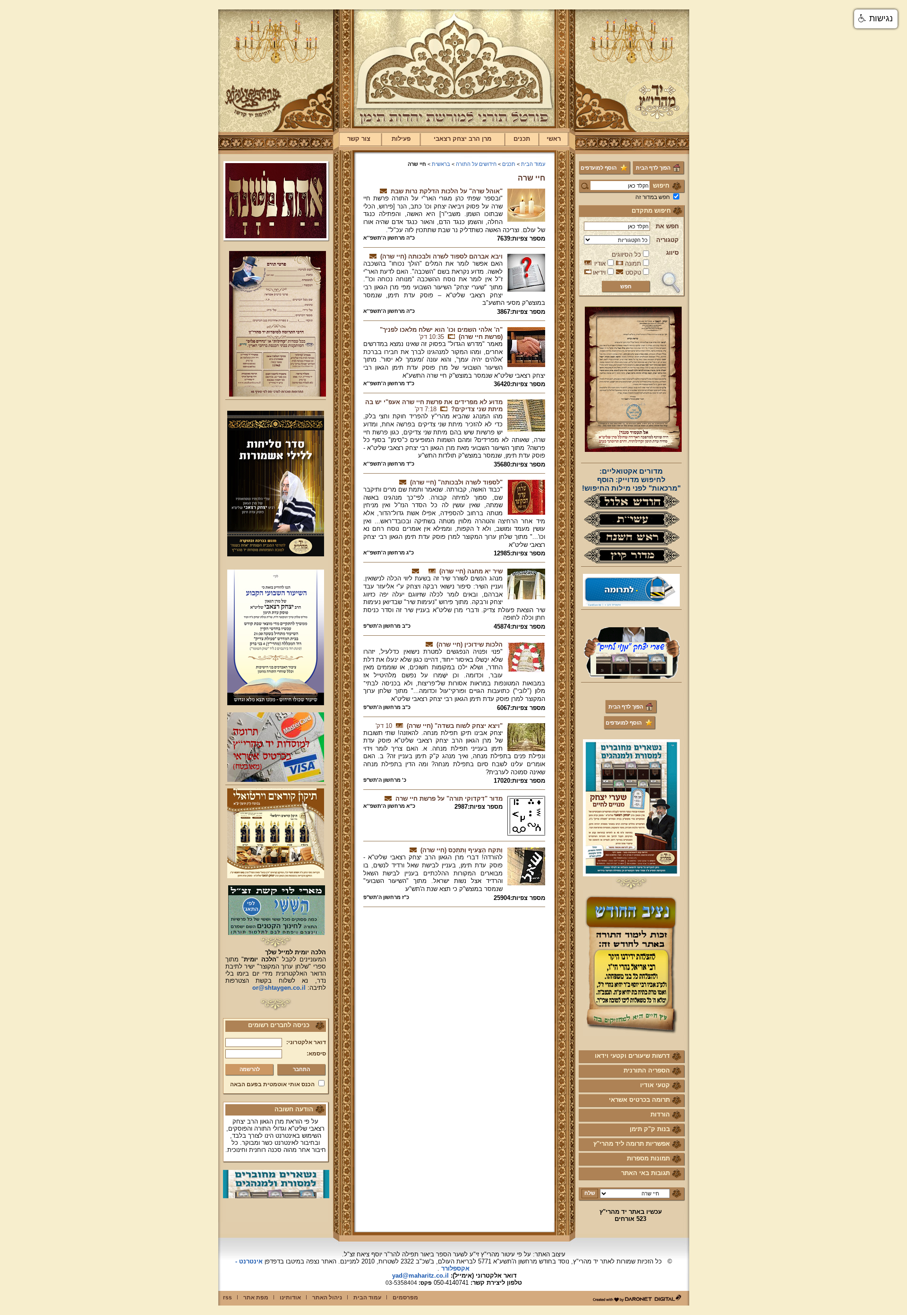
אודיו (600, 263)
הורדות (660, 1114)
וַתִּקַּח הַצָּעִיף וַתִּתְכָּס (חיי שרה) (461, 850)
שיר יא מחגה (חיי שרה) (471, 571)
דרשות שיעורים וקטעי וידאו (632, 1055)
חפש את (667, 226)
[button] (876, 18)
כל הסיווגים (626, 254)
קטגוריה (667, 239)
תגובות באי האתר (645, 1173)
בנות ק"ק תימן (650, 1129)
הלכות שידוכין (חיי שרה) (469, 644)
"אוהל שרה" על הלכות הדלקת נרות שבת (447, 191)
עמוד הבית (533, 164)
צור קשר (358, 138)
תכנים (521, 138)
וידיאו (599, 272)
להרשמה (250, 1069)
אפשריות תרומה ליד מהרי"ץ (631, 1143)
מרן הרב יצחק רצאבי (462, 138)
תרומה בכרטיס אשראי (639, 1099)
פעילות (401, 138)
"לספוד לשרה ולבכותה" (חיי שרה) (456, 482)
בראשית (441, 164)
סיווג (672, 252)
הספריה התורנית (647, 1070)
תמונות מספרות (648, 1158)
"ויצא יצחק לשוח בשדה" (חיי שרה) (455, 725)
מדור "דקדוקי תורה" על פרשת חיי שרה (449, 798)
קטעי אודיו (655, 1085)
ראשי (554, 138)
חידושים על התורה (476, 164)
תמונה (633, 263)
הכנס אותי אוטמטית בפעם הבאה (272, 1084)
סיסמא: (316, 1053)
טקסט (633, 272)
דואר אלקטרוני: (306, 1042)
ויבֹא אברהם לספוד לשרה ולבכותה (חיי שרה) (441, 256)
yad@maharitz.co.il (420, 1275)
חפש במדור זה (652, 197)
